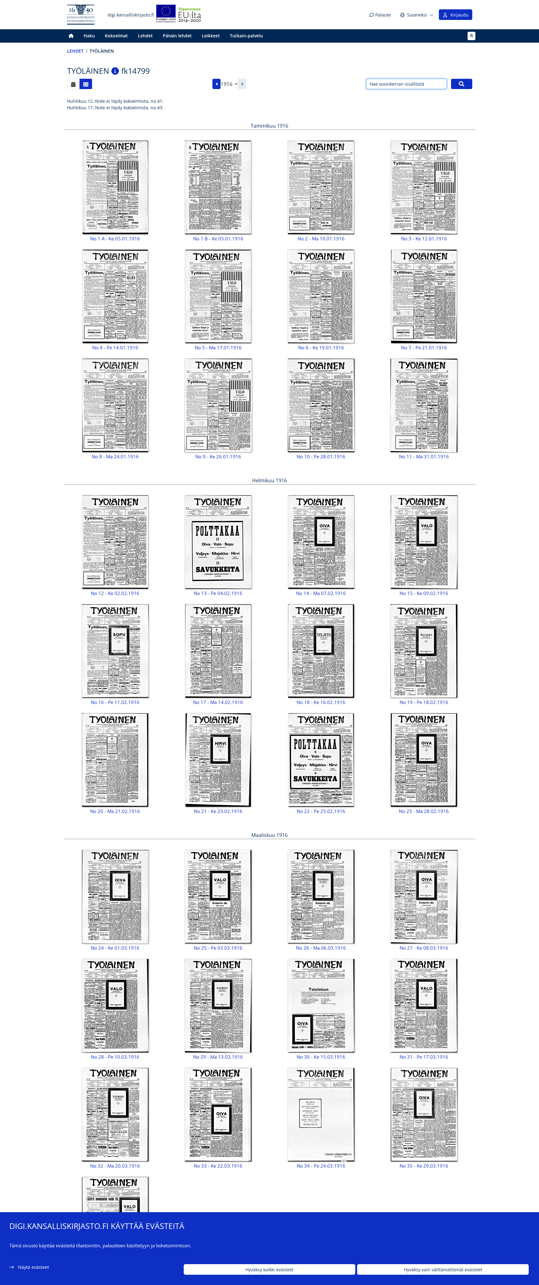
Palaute (382, 15)
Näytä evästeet (33, 1267)
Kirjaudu (458, 15)
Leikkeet (211, 36)
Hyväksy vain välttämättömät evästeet (443, 1270)
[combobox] (229, 84)
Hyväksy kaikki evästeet (269, 1270)
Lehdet (145, 36)
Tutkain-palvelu (246, 36)
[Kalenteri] (73, 84)
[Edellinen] (216, 84)
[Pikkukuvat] (86, 84)
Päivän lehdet (177, 36)
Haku (89, 36)
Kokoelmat (116, 36)
